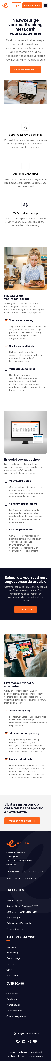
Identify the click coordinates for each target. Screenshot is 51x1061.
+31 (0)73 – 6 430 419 (31, 871)
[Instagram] (29, 1041)
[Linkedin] (23, 1041)
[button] (45, 5)
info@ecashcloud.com (25, 878)
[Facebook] (18, 1041)
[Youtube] (35, 1041)
